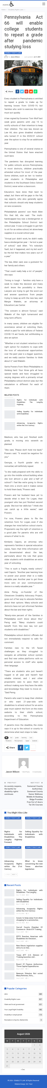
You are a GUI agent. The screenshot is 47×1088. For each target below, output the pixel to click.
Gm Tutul (29, 1084)
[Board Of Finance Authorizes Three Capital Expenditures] (9, 966)
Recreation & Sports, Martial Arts (16, 1020)
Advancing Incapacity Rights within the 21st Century (29, 910)
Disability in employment (13, 1015)
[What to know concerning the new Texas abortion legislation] (34, 852)
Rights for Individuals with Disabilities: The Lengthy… (29, 891)
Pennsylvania (19, 741)
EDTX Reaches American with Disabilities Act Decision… (29, 937)
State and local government (14, 1004)
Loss (30, 737)
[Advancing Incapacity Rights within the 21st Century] (9, 426)
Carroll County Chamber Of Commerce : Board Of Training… (29, 928)
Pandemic (9, 741)
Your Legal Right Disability (13, 1010)
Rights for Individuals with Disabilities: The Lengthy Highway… (30, 402)
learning (24, 737)
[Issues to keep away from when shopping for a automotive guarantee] (9, 920)
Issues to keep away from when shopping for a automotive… (29, 919)
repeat (27, 741)
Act (11, 737)
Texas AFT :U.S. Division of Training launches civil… (29, 956)
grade (17, 737)
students (34, 741)
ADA (6, 994)
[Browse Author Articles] (23, 763)
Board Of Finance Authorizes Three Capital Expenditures (29, 965)
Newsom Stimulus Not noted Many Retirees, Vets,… (29, 974)
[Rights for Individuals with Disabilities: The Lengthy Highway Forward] (9, 403)
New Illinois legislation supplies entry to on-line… (29, 947)
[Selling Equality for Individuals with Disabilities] (9, 414)
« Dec (23, 1069)
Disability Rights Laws (13, 53)
